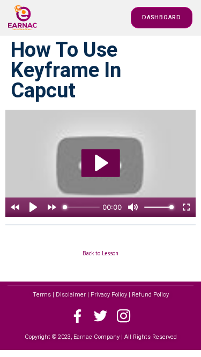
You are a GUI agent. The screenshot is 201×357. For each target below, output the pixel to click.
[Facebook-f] (77, 316)
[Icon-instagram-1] (123, 316)
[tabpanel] (100, 163)
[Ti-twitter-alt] (100, 316)
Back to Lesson (100, 253)
